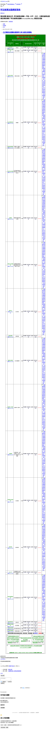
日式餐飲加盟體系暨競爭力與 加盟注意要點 (17, 32)
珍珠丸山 (10, 311)
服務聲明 (37, 712)
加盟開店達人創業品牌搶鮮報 (14, 671)
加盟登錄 (16, 652)
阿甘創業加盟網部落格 (10, 10)
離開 (7, 727)
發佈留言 (2, 683)
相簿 (4, 24)
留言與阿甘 (36, 633)
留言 (13, 666)
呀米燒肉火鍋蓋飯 (10, 51)
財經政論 (11, 21)
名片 (4, 27)
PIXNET (16, 712)
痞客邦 (10, 666)
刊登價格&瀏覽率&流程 (37, 652)
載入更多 (2, 675)
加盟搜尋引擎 (11, 652)
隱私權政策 (32, 712)
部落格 (4, 25)
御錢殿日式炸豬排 (10, 625)
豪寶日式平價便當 (10, 265)
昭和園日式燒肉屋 (10, 500)
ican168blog (2, 658)
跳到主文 (2, 13)
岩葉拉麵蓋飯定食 (10, 597)
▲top (1, 673)
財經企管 (10, 669)
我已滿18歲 (3, 727)
